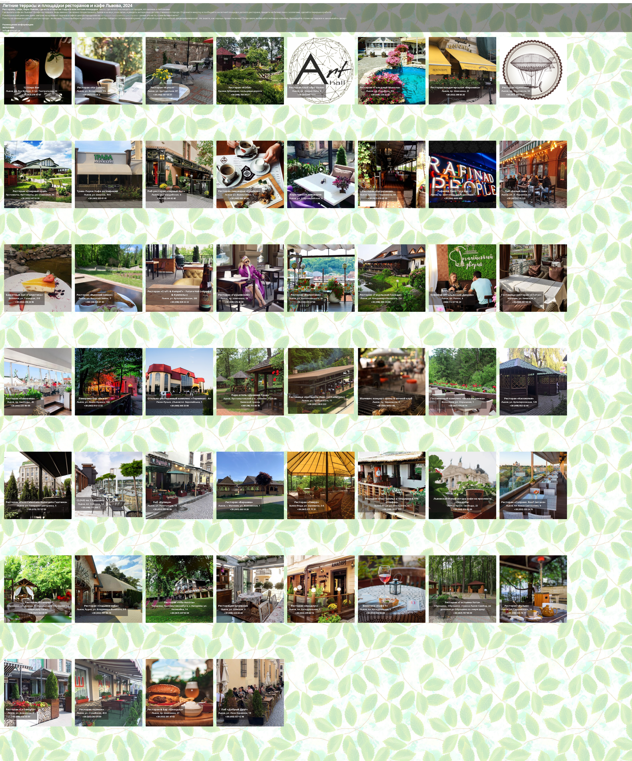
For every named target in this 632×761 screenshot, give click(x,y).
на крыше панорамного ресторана (119, 15)
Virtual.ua (5, 1)
